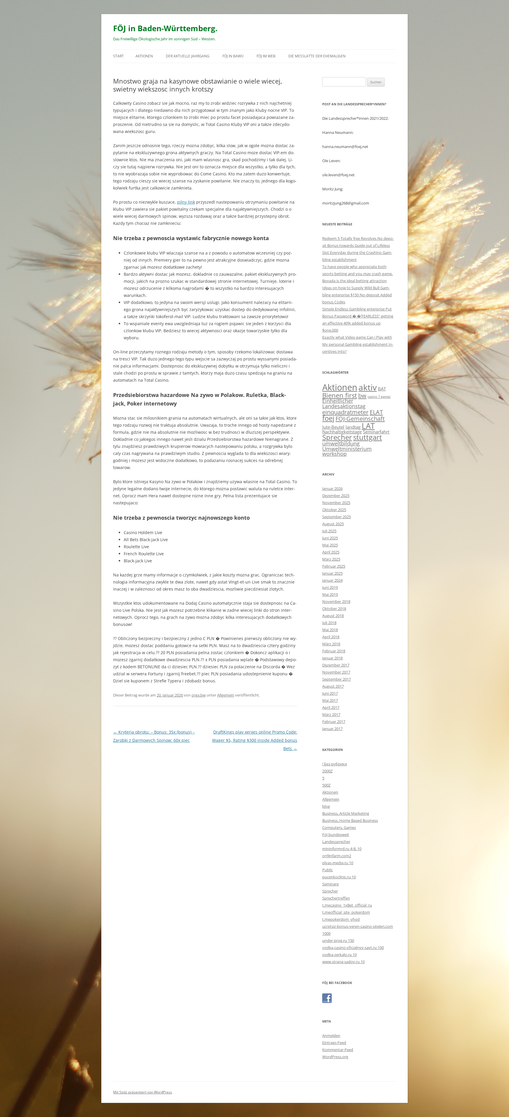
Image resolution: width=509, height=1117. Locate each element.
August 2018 (333, 615)
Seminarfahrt (376, 432)
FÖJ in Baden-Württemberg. (165, 28)
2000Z (327, 771)
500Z (326, 785)
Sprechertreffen (336, 898)
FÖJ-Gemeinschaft (360, 418)
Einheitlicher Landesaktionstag (344, 403)
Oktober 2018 (334, 608)
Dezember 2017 (335, 665)
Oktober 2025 (334, 509)
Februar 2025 (333, 566)
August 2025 (333, 523)
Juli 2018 (329, 622)
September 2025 (336, 516)
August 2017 (333, 686)
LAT (368, 425)
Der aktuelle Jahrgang (187, 56)
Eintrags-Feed (334, 1042)
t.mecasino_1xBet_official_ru (347, 905)
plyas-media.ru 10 (337, 862)
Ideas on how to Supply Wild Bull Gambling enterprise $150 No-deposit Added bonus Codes (357, 295)
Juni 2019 (330, 587)
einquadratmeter (345, 412)
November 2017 (336, 672)
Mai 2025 (330, 545)
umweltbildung (341, 443)
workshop (334, 453)
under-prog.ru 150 (338, 940)
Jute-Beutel (333, 427)
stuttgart (367, 437)
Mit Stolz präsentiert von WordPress (142, 1092)
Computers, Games (339, 827)
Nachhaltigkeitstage (342, 432)
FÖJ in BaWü (233, 56)
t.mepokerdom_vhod (341, 919)
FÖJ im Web (266, 56)
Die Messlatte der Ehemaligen (317, 56)
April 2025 (330, 552)
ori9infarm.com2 (336, 855)
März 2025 (331, 559)
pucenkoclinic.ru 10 (339, 877)
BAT (382, 389)
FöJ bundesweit (335, 834)
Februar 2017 (333, 721)
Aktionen (144, 56)
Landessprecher (336, 841)
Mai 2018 (330, 629)
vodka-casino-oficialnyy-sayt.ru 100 (353, 947)
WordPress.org (335, 1056)
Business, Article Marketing (345, 813)
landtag (353, 427)
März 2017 (331, 714)
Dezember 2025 (335, 495)
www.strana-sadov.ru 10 (343, 961)
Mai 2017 (330, 700)
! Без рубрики (334, 764)
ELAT (376, 412)
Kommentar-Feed (337, 1049)
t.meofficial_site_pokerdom (346, 912)
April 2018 (330, 636)
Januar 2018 (332, 658)
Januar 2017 (332, 728)
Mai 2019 (330, 594)
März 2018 (331, 643)
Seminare (330, 884)
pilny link (186, 202)
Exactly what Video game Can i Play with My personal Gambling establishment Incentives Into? (357, 344)
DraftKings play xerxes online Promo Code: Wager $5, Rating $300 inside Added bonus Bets (254, 740)
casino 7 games (379, 397)
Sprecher (337, 437)
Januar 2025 (332, 573)
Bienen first (339, 395)
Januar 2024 (332, 580)
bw (362, 395)
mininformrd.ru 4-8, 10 (341, 848)
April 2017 (330, 707)
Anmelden (331, 1035)
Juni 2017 (330, 693)
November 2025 (336, 502)
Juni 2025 (330, 538)
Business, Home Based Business (350, 820)
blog (326, 806)
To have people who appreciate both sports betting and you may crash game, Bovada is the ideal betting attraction (357, 273)
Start (118, 56)
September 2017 (336, 679)
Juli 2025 (329, 530)
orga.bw (198, 695)
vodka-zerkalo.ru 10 (339, 954)
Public (327, 869)
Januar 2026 (332, 488)
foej (328, 418)
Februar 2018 (333, 651)
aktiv (367, 387)
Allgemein (225, 695)
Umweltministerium (347, 448)
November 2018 (336, 601)
